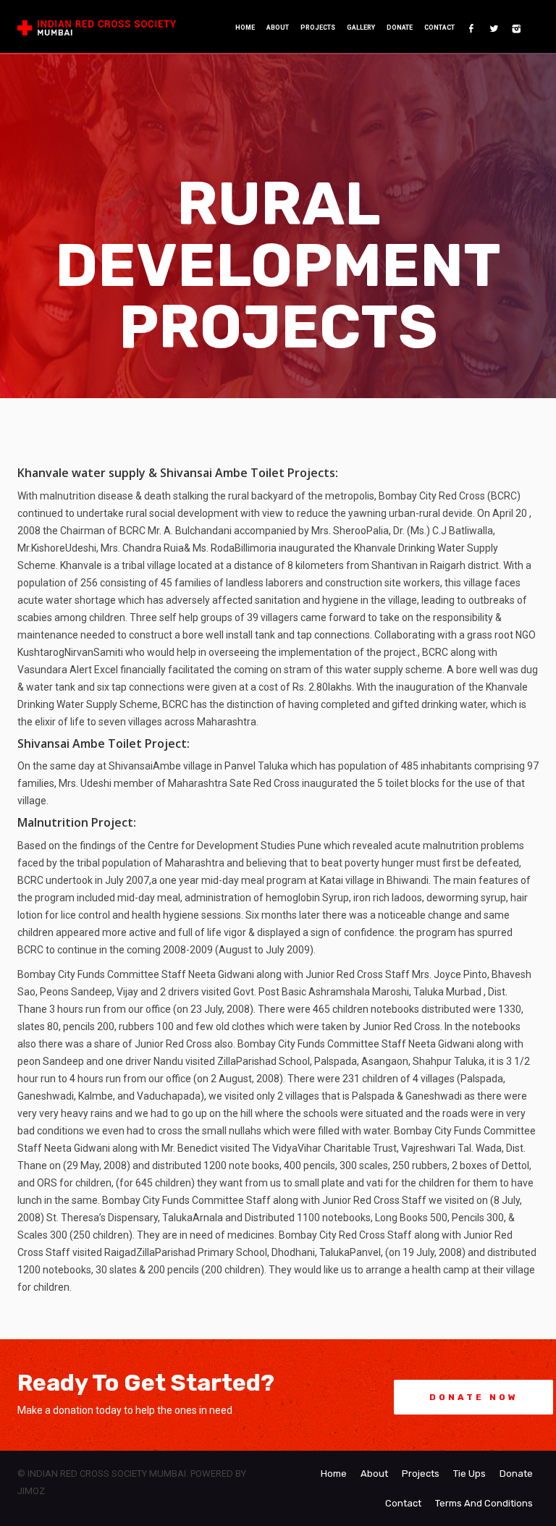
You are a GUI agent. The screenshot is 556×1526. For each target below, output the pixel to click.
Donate (400, 27)
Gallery (361, 27)
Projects (317, 27)
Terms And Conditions (484, 1503)
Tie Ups (469, 1473)
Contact (439, 27)
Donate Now (473, 1397)
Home (245, 27)
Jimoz (31, 1490)
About (277, 27)
